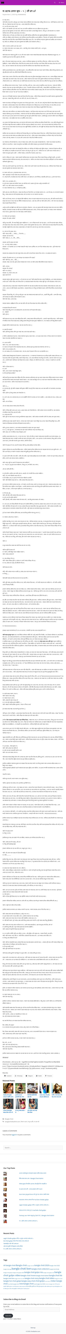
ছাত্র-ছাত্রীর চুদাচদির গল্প (31, 1286)
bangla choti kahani (42, 1276)
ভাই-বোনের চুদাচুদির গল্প (14, 1288)
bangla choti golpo (7, 1272)
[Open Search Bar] (54, 2)
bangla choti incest (28, 1275)
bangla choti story (32, 1278)
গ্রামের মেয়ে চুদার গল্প (22, 1286)
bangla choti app (7, 1269)
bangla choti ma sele (19, 1278)
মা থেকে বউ (36, 1122)
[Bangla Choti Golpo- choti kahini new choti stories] (3, 2)
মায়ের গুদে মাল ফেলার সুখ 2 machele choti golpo (32, 1210)
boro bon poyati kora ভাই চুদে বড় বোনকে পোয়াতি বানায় (34, 1194)
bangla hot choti (58, 1278)
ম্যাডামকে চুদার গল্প (26, 1288)
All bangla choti (9, 1265)
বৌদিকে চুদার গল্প (7, 1288)
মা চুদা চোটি (30, 1122)
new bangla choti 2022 (39, 1284)
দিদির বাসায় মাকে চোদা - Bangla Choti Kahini (31, 1178)
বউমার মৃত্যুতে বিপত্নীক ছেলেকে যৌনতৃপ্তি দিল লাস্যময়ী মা (33, 1184)
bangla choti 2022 (55, 1265)
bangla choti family (54, 1269)
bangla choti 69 (30, 1265)
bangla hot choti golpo (12, 1281)
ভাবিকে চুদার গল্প (20, 1288)
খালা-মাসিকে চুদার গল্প (16, 1286)
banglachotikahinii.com (12, 1122)
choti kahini (47, 1281)
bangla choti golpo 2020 (18, 1272)
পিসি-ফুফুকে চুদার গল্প (40, 1286)
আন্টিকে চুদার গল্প (9, 1286)
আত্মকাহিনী (5, 1286)
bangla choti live (8, 1278)
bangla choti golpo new (48, 1272)
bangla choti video (46, 1278)
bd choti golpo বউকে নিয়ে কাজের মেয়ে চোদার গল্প (16, 1241)
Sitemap (33, 1328)
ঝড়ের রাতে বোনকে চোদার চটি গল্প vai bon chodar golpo (34, 1200)
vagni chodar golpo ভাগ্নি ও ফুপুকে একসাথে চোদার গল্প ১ (34, 1205)
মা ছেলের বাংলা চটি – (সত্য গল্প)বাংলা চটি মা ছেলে (30, 1189)
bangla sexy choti (28, 1281)
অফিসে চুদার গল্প (57, 1284)
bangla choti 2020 (41, 1265)
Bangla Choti (9, 1119)
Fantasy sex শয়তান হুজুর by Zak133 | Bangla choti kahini (36, 1215)
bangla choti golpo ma (33, 1272)
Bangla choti (21, 1265)
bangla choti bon (21, 1268)
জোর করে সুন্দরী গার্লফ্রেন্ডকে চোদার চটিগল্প (13, 1246)
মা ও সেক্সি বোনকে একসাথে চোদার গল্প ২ (28, 1221)
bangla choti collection (40, 1269)
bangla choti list (55, 1275)
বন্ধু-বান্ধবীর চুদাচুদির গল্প (56, 1286)
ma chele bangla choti (13, 1284)
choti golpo (40, 1281)
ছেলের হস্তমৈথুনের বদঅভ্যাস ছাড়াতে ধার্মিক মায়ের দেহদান (32, 1173)
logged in (14, 1135)
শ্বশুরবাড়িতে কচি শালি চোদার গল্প (10, 1243)
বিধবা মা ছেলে (24, 1122)
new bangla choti (26, 1283)
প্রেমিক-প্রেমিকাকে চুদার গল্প (48, 1286)
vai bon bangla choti (50, 1284)
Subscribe (8, 1316)
